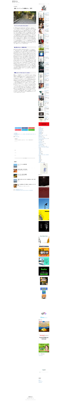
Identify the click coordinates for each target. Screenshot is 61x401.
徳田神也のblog (15, 1)
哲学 (39, 156)
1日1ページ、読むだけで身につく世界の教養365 (46, 74)
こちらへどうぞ (40, 355)
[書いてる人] (44, 168)
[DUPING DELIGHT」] (44, 226)
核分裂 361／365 (46, 51)
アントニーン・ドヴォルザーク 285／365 (46, 46)
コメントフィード (41, 381)
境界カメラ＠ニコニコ (41, 162)
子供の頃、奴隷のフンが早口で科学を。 (23, 169)
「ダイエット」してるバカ (42, 143)
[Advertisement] (25, 106)
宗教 (39, 157)
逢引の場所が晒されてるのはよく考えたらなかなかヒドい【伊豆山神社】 (24, 190)
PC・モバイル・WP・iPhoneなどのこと (43, 138)
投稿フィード (40, 380)
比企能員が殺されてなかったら (19, 189)
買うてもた (40, 140)
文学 (39, 150)
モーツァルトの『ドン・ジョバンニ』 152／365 (46, 40)
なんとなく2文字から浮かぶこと (42, 146)
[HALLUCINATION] (44, 197)
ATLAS (39, 127)
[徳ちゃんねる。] (44, 7)
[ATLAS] (44, 203)
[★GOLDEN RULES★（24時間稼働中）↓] (44, 245)
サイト (15, 155)
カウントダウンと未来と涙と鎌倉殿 (22, 174)
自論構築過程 (40, 133)
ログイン (40, 379)
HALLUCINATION (41, 128)
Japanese (41, 11)
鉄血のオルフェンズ (41, 145)
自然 (39, 148)
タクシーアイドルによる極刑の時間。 (22, 164)
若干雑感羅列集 (40, 132)
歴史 (39, 149)
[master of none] (44, 215)
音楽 (39, 161)
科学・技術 (40, 151)
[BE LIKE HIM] (44, 237)
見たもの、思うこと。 (41, 137)
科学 (39, 160)
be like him (40, 131)
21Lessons (40, 134)
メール (15, 152)
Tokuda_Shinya (17, 136)
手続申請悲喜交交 (41, 139)
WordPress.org (40, 382)
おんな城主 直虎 (40, 144)
